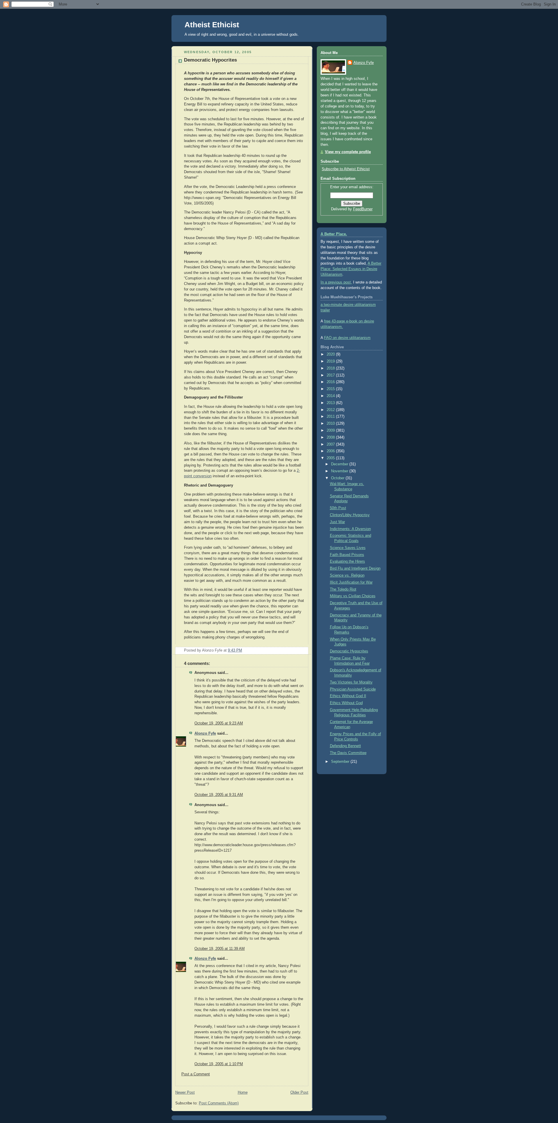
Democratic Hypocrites (210, 60)
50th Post (338, 508)
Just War (337, 522)
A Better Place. (334, 234)
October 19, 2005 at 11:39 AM (219, 949)
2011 (331, 417)
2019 (331, 361)
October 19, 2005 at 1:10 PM (218, 1064)
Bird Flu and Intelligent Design (355, 568)
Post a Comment (195, 1074)
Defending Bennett (345, 746)
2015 (331, 389)
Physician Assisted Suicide (353, 689)
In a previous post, (336, 282)
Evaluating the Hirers (347, 561)
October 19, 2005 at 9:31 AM (218, 795)
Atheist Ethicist (212, 24)
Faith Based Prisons (347, 555)
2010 (331, 423)
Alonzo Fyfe (205, 733)
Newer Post (185, 1092)
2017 (331, 375)
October (338, 478)
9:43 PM (235, 650)
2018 (331, 368)
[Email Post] (303, 650)
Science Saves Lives (348, 548)
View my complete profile (348, 152)
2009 (331, 430)
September (340, 762)
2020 (331, 354)
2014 (331, 396)
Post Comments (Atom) (219, 1103)
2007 (331, 444)
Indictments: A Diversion (350, 529)
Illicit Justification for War (351, 582)
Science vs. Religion (347, 575)
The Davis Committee (348, 753)
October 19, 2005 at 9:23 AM (218, 723)
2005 (331, 458)
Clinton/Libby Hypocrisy (350, 515)
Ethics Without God (346, 703)
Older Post (299, 1092)
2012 (331, 410)
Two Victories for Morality (351, 682)
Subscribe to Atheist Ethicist (346, 169)
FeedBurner (363, 209)
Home (243, 1092)
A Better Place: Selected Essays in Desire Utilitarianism (351, 269)
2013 (331, 403)
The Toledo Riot (343, 589)
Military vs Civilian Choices (352, 596)
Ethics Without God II (348, 696)
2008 (331, 437)
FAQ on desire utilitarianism (347, 338)
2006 (331, 451)
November (340, 471)
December (340, 464)
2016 (331, 382)
